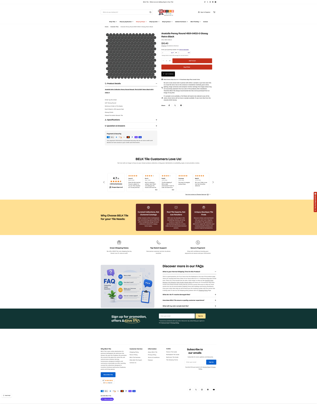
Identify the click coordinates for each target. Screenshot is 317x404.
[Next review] (213, 182)
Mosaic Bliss (188, 282)
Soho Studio (180, 282)
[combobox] (127, 12)
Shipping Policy (203, 290)
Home (106, 26)
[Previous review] (104, 182)
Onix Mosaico (172, 282)
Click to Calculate (184, 49)
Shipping (163, 46)
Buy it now (187, 67)
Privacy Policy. (175, 323)
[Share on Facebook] (169, 105)
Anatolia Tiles (114, 26)
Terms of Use (165, 323)
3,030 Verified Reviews (116, 184)
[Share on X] (175, 105)
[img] (116, 181)
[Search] (150, 12)
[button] (315, 202)
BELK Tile (108, 395)
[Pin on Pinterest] (181, 105)
